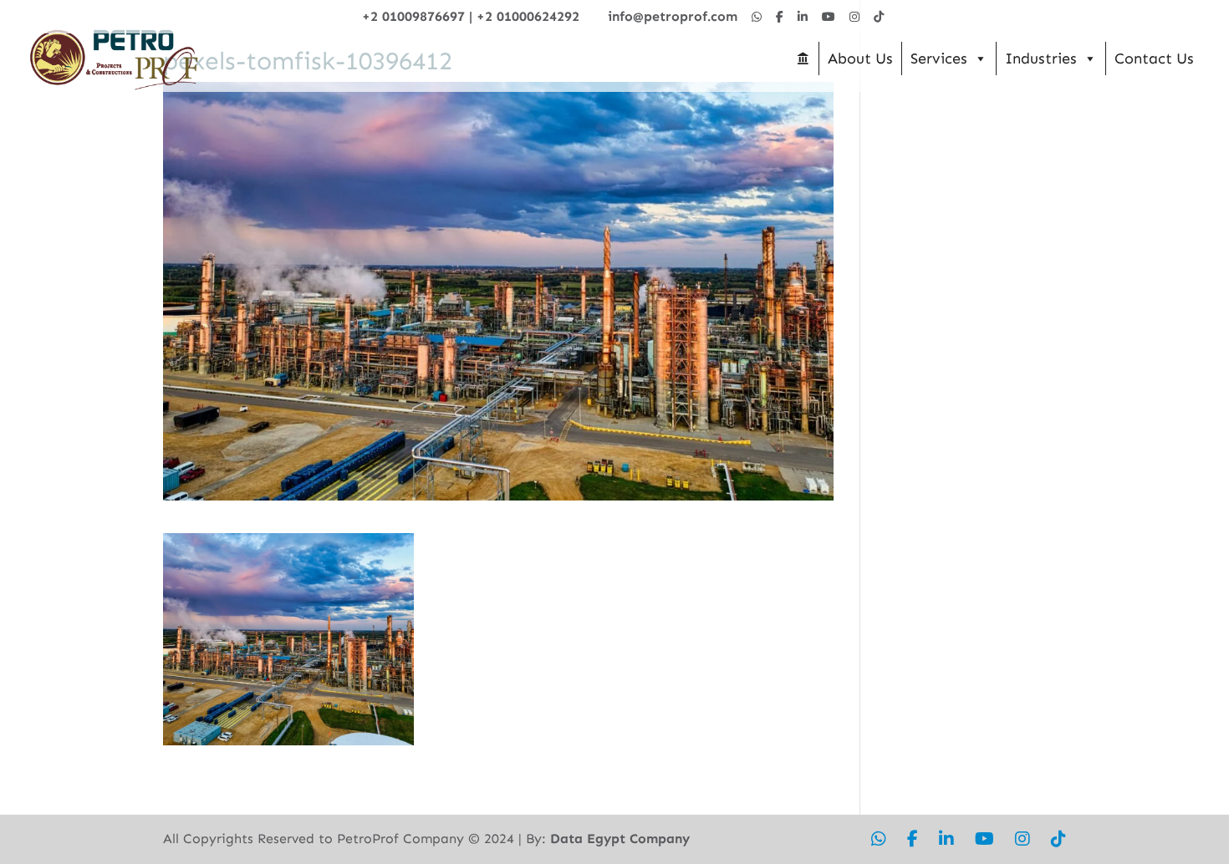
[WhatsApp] (757, 17)
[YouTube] (828, 17)
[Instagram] (854, 17)
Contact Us (1154, 58)
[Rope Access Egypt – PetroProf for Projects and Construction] (802, 58)
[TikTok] (879, 17)
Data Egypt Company (620, 838)
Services (938, 58)
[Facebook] (779, 17)
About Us (860, 58)
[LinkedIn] (803, 17)
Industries (1041, 58)
